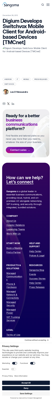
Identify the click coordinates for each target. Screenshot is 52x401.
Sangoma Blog (36, 270)
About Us (11, 220)
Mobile (26, 79)
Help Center (35, 251)
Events (32, 274)
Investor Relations (15, 225)
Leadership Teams (15, 229)
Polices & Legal (36, 255)
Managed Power (11, 311)
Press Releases (40, 79)
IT (17, 79)
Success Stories (37, 278)
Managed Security (11, 304)
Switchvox (9, 84)
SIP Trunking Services (13, 319)
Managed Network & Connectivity (12, 294)
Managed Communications (14, 276)
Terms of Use (13, 334)
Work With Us (13, 233)
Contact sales (18, 150)
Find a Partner (13, 252)
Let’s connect (19, 182)
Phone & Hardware (11, 285)
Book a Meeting (14, 248)
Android (8, 79)
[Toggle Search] (43, 4)
